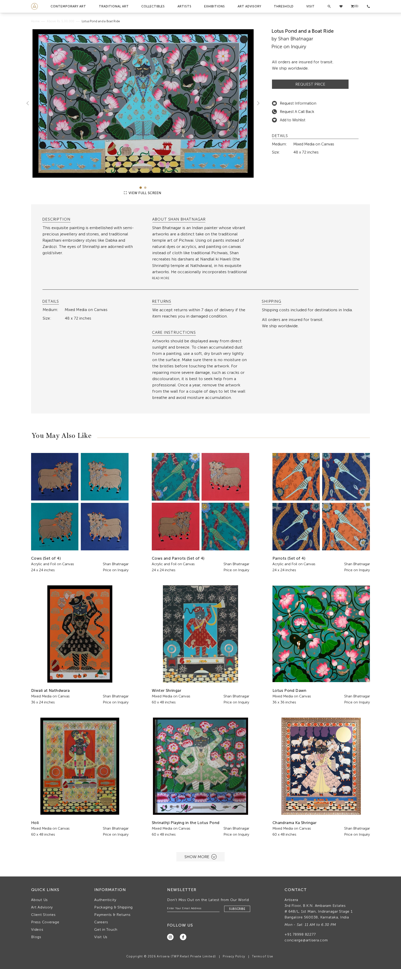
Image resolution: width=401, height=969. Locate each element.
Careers (101, 922)
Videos (37, 929)
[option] (143, 103)
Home (35, 21)
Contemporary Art (68, 6)
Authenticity (105, 900)
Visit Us (100, 937)
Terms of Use (262, 956)
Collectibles (153, 6)
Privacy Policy (234, 956)
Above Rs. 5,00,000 (60, 21)
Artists (184, 6)
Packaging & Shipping (113, 907)
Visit (310, 6)
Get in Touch (105, 929)
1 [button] (140, 187)
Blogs (36, 937)
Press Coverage (45, 922)
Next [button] (256, 103)
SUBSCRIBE (237, 909)
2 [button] (145, 187)
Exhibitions (214, 6)
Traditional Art (114, 6)
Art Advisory (249, 6)
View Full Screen (145, 193)
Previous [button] (29, 103)
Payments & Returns (112, 914)
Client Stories (43, 914)
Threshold (284, 6)
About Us (39, 900)
